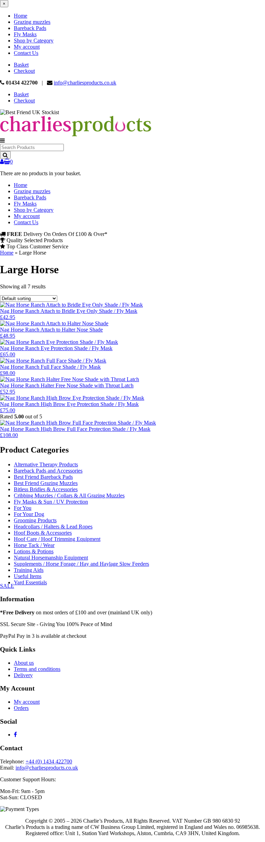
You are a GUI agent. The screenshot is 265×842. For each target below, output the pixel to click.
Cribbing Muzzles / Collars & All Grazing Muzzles (69, 495)
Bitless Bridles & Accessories (46, 489)
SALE (7, 586)
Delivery (23, 675)
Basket (21, 65)
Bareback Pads (30, 28)
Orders (21, 708)
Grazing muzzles (32, 22)
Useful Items (27, 576)
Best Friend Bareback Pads (43, 477)
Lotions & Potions (33, 551)
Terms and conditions (37, 669)
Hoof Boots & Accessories (43, 533)
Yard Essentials (30, 582)
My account (27, 47)
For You (22, 508)
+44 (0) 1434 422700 (49, 761)
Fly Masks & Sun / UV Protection (51, 502)
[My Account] (2, 162)
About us (24, 663)
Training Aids (28, 570)
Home (20, 16)
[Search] (5, 155)
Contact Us (26, 53)
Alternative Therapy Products (46, 464)
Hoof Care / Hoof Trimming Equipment (57, 539)
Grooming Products (35, 520)
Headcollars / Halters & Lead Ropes (53, 526)
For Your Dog (29, 514)
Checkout (24, 71)
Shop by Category (33, 40)
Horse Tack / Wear (34, 545)
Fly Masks (25, 34)
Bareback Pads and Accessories (48, 471)
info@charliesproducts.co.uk (85, 83)
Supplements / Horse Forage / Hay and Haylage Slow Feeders (81, 564)
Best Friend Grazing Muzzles (46, 483)
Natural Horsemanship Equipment (51, 558)
